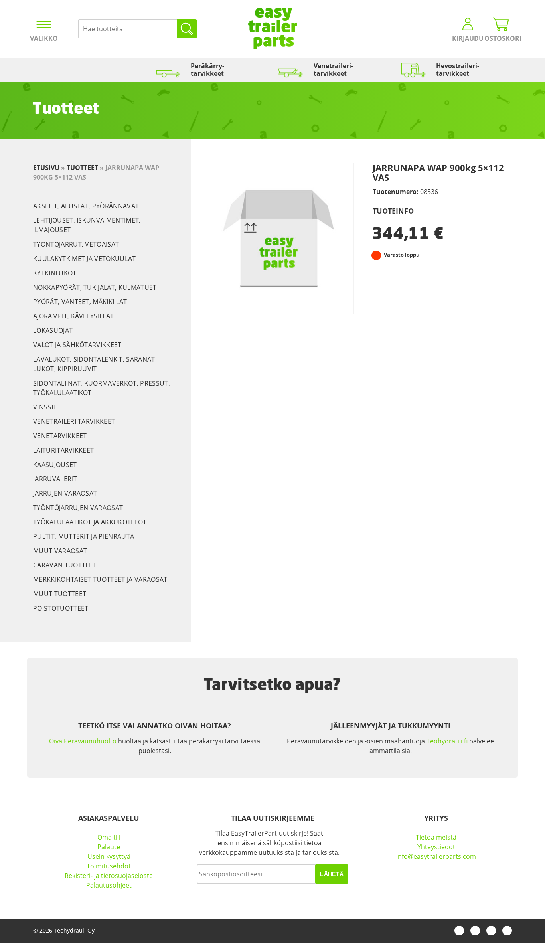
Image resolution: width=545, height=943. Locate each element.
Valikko (44, 38)
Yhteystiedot (436, 846)
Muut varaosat (60, 550)
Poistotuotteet (60, 608)
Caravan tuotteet (65, 565)
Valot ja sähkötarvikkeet (77, 344)
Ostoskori (501, 38)
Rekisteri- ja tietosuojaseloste (109, 875)
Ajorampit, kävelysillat (73, 316)
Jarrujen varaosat (65, 493)
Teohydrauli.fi (447, 741)
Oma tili (108, 837)
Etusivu (46, 167)
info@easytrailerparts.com (436, 856)
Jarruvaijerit (55, 478)
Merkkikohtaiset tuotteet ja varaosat (100, 579)
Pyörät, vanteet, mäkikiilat (80, 301)
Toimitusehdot (109, 866)
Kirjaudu (468, 38)
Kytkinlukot (55, 273)
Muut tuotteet (59, 593)
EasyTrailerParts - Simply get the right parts (272, 28)
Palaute (108, 846)
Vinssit (45, 407)
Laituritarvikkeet (63, 450)
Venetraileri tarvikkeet (74, 421)
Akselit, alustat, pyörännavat (86, 206)
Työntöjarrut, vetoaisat (76, 244)
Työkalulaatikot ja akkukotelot (90, 522)
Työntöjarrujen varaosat (78, 507)
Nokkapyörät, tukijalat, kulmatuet (95, 287)
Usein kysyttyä (108, 856)
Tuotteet (82, 167)
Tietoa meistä (436, 837)
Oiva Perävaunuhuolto (83, 741)
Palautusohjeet (109, 885)
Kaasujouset (55, 464)
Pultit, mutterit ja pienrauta (83, 536)
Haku (187, 28)
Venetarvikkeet (60, 435)
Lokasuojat (53, 330)
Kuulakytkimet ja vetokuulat (84, 258)
